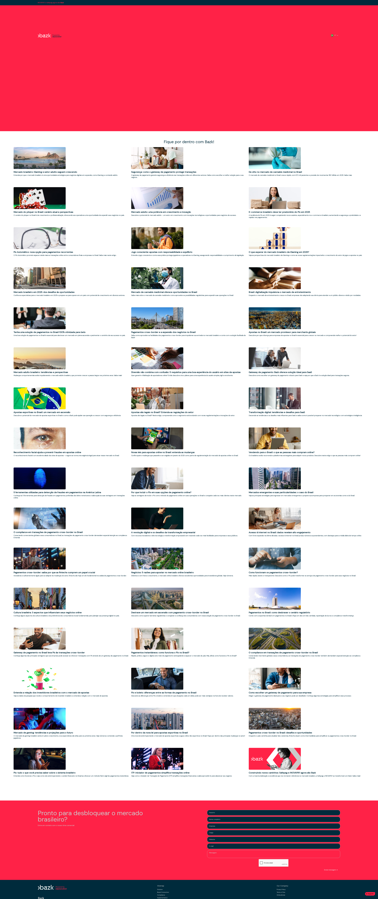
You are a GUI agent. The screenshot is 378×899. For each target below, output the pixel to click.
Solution (160, 889)
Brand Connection (163, 892)
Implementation (162, 898)
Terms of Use (281, 892)
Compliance (161, 895)
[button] (334, 35)
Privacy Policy (281, 889)
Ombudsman (281, 895)
